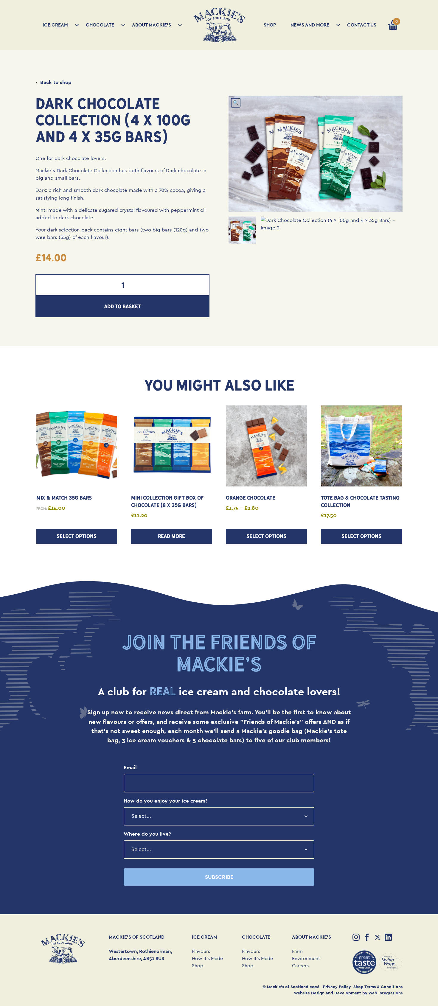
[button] (235, 103)
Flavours (201, 951)
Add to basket (122, 306)
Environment (306, 958)
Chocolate (100, 25)
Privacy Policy (337, 986)
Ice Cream (55, 25)
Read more (171, 536)
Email (130, 767)
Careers (300, 965)
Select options (77, 536)
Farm (297, 951)
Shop (270, 25)
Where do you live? (147, 834)
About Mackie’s (151, 25)
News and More (310, 25)
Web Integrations (385, 993)
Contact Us (361, 25)
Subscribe (219, 876)
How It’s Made (207, 958)
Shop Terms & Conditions (378, 986)
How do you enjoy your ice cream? (166, 800)
